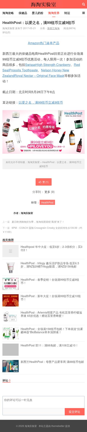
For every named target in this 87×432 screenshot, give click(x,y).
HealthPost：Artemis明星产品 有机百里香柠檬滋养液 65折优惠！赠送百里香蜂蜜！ (51, 314)
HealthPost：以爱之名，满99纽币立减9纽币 (38, 22)
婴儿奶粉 (37, 13)
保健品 (23, 13)
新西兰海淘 (53, 28)
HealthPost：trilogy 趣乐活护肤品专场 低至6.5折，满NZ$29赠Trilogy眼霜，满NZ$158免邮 (50, 264)
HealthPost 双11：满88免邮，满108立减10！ (49, 345)
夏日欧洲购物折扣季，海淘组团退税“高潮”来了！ (38, 221)
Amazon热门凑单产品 (43, 43)
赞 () (45, 182)
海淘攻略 (8, 13)
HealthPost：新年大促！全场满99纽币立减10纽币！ (51, 297)
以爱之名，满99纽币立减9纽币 (41, 102)
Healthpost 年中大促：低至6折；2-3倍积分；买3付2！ (51, 248)
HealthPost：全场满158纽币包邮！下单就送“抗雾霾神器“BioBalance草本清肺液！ (52, 330)
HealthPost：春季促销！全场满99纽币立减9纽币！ (50, 281)
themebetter (58, 426)
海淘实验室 (43, 4)
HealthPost (47, 202)
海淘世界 (53, 13)
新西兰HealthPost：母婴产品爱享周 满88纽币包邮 (52, 362)
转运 (67, 13)
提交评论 (74, 411)
